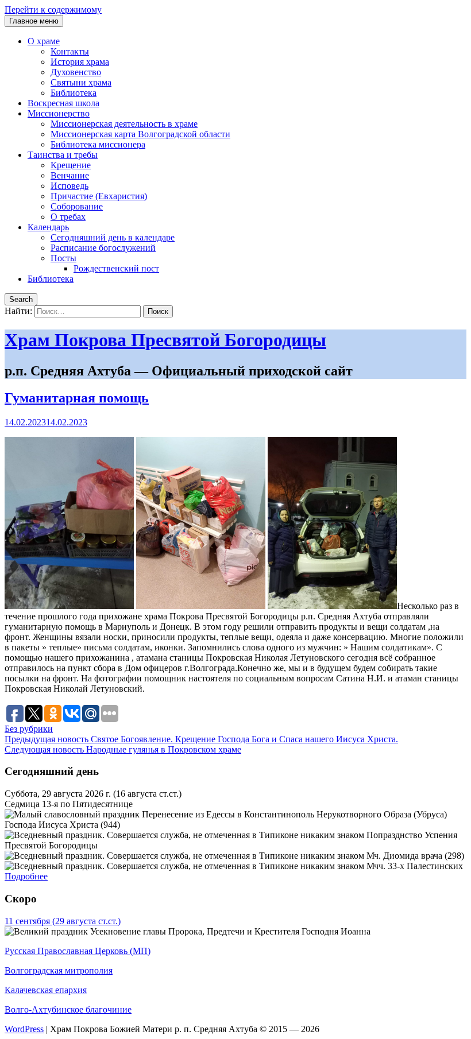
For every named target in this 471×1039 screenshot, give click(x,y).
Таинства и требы (63, 155)
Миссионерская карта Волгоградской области (140, 134)
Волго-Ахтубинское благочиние (68, 1009)
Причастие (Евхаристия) (99, 196)
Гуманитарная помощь (77, 397)
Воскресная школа (63, 103)
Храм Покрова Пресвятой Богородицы (165, 339)
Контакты (70, 51)
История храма (80, 62)
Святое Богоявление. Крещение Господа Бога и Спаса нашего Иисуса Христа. (201, 739)
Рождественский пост (116, 268)
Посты (63, 258)
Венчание (70, 175)
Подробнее (26, 876)
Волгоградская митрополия (59, 970)
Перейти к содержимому (53, 9)
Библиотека (73, 93)
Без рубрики (29, 729)
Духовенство (76, 72)
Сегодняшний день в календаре (113, 237)
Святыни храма (81, 82)
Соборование (77, 206)
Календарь (48, 227)
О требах (68, 217)
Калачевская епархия (46, 990)
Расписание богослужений (103, 248)
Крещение (71, 165)
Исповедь (69, 186)
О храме (44, 41)
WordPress (24, 1029)
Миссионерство (59, 113)
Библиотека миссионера (98, 144)
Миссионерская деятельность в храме (124, 124)
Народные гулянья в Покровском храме (123, 749)
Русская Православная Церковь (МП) (77, 951)
